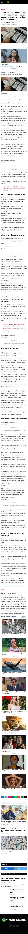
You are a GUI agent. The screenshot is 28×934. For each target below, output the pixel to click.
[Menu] (2, 2)
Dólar (3, 9)
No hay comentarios (6, 24)
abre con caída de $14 (6, 851)
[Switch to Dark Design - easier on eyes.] (24, 2)
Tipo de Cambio (15, 930)
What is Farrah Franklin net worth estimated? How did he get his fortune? (17, 899)
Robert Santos (8, 22)
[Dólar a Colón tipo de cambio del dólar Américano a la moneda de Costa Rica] (14, 812)
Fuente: (3, 589)
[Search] (26, 2)
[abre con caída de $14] (14, 843)
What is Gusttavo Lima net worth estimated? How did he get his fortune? (17, 891)
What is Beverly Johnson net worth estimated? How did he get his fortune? (17, 906)
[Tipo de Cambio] (14, 2)
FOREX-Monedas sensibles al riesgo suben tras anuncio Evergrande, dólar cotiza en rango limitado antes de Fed (14, 830)
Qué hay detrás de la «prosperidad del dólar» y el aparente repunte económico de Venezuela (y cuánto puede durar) (14, 329)
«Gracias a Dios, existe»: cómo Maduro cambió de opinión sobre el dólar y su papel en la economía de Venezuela (14, 188)
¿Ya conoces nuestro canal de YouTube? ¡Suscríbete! (14, 585)
